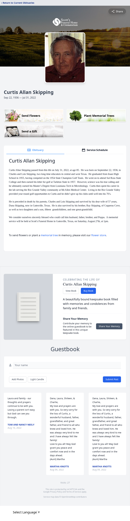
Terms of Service (73, 491)
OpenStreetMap (68, 496)
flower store (98, 235)
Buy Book (88, 290)
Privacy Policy (56, 491)
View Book (71, 290)
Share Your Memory (109, 326)
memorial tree (49, 235)
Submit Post (112, 379)
